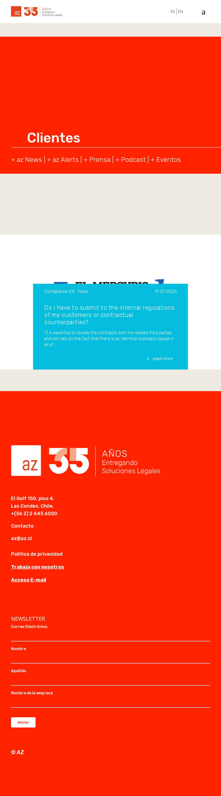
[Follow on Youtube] (37, 601)
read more (163, 358)
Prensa (99, 159)
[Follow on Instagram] (26, 601)
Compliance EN (59, 291)
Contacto (22, 526)
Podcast (133, 159)
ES (173, 11)
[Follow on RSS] (47, 601)
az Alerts (66, 159)
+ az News (26, 159)
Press (82, 291)
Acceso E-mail (28, 580)
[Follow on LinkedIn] (15, 601)
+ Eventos (166, 159)
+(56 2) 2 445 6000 (34, 514)
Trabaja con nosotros (37, 567)
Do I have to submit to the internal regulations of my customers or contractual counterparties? (109, 315)
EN (180, 11)
